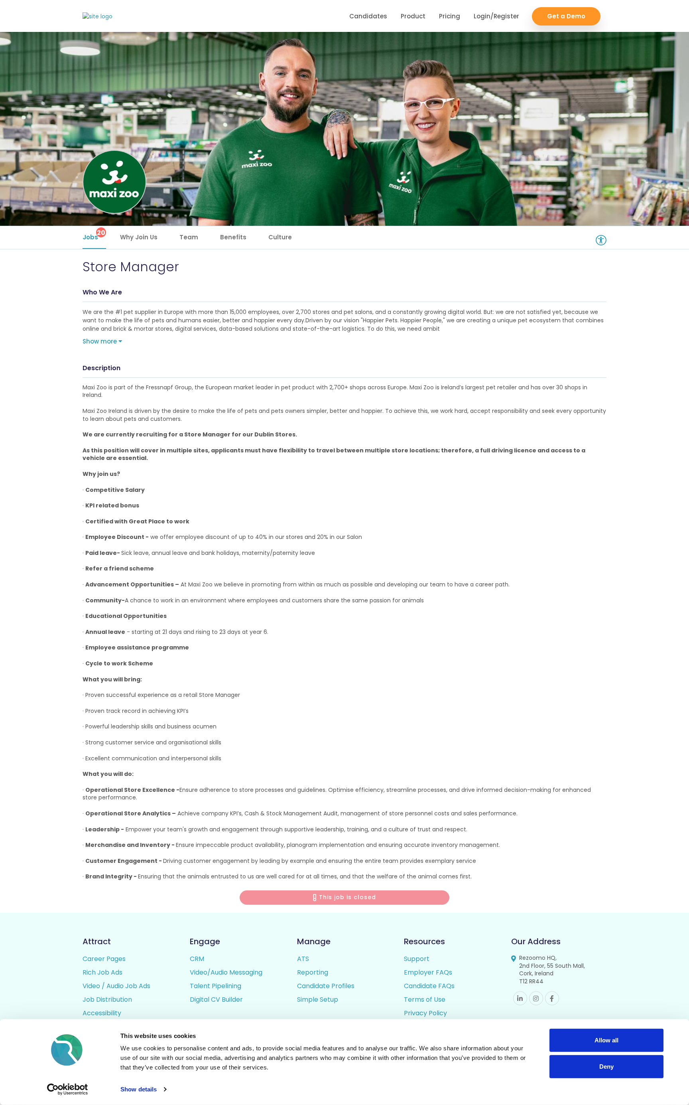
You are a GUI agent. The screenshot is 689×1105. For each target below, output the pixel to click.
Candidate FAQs (429, 986)
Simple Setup (317, 999)
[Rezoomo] (97, 16)
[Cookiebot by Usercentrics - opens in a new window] (67, 1089)
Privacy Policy (425, 1013)
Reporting (312, 972)
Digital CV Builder (216, 999)
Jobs (94, 234)
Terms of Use (424, 999)
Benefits (233, 237)
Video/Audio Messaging (226, 972)
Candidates (368, 16)
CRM (197, 958)
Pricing (449, 16)
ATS (303, 958)
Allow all (606, 1040)
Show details (138, 1089)
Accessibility (102, 1013)
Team (188, 237)
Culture (280, 237)
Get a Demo (566, 16)
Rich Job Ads (102, 972)
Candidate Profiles (325, 986)
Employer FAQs (428, 972)
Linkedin (520, 998)
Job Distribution (107, 999)
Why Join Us (138, 237)
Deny (606, 1066)
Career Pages (104, 958)
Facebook (552, 998)
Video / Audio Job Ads (116, 986)
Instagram (536, 998)
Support (416, 958)
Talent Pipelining (215, 986)
